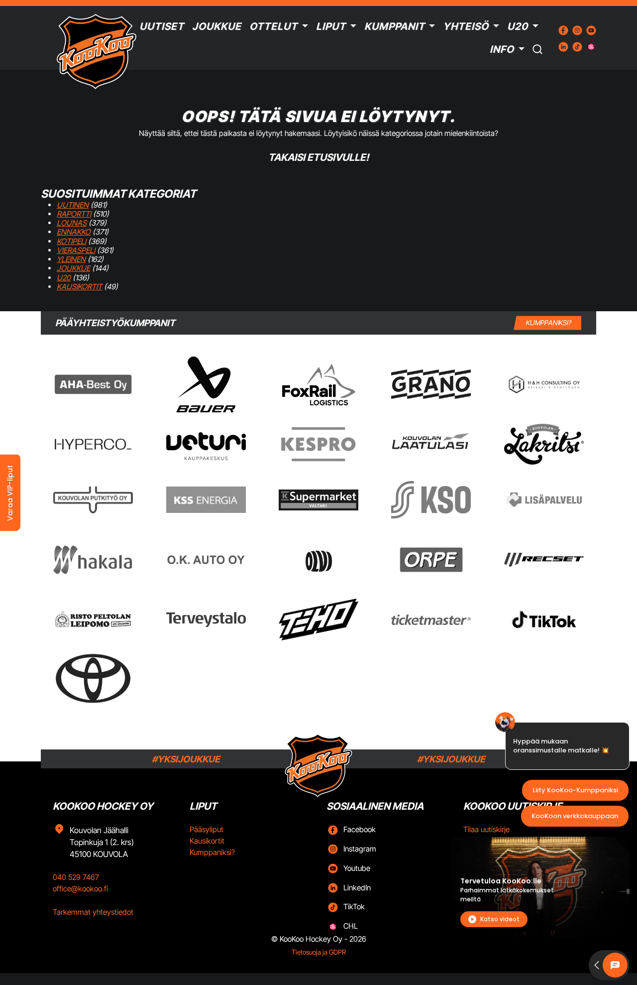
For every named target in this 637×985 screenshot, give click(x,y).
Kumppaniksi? (212, 852)
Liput (331, 26)
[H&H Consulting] (544, 384)
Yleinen (71, 259)
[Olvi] (318, 560)
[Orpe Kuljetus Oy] (431, 560)
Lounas (72, 223)
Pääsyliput (206, 829)
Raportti (74, 214)
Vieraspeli (76, 250)
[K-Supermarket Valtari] (318, 500)
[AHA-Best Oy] (93, 384)
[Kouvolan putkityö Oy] (93, 500)
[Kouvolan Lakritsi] (544, 444)
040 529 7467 (76, 877)
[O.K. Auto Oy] (206, 559)
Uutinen (73, 205)
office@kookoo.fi (80, 888)
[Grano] (431, 384)
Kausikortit (79, 286)
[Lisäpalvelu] (544, 499)
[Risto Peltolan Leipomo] (93, 620)
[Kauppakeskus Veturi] (206, 444)
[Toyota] (93, 678)
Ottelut (273, 26)
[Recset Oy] (544, 560)
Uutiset (161, 26)
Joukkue (216, 26)
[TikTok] (544, 619)
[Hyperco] (93, 444)
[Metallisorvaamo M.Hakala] (93, 560)
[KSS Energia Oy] (206, 500)
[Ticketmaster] (431, 619)
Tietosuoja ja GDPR (319, 952)
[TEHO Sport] (318, 619)
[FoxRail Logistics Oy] (318, 384)
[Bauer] (205, 384)
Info (502, 49)
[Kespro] (318, 444)
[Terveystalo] (206, 619)
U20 (517, 26)
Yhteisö (466, 26)
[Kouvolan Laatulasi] (431, 444)
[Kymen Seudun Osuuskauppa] (431, 499)
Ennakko (74, 232)
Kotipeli (71, 241)
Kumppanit (394, 26)
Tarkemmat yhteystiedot (93, 912)
